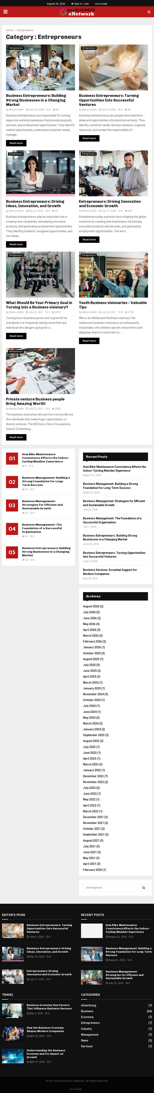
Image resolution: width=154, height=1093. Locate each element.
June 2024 (90, 711)
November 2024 (93, 694)
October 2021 (92, 828)
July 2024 (89, 705)
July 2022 (89, 787)
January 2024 (92, 729)
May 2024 (89, 717)
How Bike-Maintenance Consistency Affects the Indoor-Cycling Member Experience (45, 458)
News (84, 1040)
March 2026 (90, 635)
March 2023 (90, 764)
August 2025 (91, 659)
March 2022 (90, 811)
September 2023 (93, 735)
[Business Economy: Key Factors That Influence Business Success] (13, 1011)
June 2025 (90, 670)
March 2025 (90, 682)
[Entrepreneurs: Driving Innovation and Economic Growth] (13, 976)
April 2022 (89, 805)
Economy (87, 1017)
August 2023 (91, 741)
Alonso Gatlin (16, 109)
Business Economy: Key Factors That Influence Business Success (49, 1007)
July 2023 (89, 747)
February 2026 (92, 641)
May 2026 (89, 624)
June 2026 (90, 618)
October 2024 (92, 700)
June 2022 (90, 793)
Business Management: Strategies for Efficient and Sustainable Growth (42, 504)
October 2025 (92, 653)
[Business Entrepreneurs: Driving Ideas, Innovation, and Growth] (13, 954)
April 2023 (89, 758)
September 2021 (93, 834)
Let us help (101, 3)
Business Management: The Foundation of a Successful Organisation (42, 528)
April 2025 (89, 676)
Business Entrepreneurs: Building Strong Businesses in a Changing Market (36, 100)
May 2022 (89, 799)
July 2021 (89, 846)
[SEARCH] (143, 888)
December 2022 (93, 776)
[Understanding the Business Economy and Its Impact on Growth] (13, 1056)
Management (89, 1034)
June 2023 (90, 752)
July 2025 (89, 665)
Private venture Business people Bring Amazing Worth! (35, 401)
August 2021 (91, 840)
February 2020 (92, 869)
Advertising (88, 1005)
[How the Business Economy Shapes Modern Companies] (13, 1033)
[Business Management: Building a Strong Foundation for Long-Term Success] (92, 954)
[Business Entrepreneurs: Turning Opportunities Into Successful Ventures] (13, 931)
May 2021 (89, 858)
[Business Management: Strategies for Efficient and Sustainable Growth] (92, 977)
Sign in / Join (81, 3)
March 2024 (90, 723)
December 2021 (93, 817)
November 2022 (93, 782)
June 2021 (90, 852)
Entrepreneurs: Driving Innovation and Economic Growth (110, 203)
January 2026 (92, 647)
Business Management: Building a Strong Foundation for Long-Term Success (46, 481)
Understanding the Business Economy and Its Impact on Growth (46, 1054)
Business (87, 1011)
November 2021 (93, 823)
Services (87, 1046)
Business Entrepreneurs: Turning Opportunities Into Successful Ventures (109, 100)
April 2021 (89, 863)
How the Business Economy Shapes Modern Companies (45, 1029)
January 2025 (92, 688)
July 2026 (89, 612)
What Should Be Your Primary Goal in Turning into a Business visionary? (39, 305)
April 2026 (89, 629)
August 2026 (91, 606)
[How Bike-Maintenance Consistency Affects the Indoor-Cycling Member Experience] (92, 931)
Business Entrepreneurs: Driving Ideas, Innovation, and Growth (35, 203)
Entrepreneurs (16, 48)
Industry (86, 1028)
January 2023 (92, 770)
